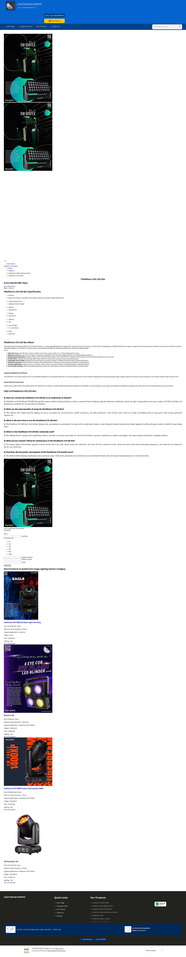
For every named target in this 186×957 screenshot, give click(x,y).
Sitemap (59, 916)
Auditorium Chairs (98, 915)
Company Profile (25, 26)
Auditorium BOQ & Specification (102, 909)
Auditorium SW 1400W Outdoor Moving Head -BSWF (23, 788)
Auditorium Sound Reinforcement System (105, 912)
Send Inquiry (55, 21)
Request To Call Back (10, 266)
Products (11, 271)
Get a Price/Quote (9, 286)
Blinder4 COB (9, 715)
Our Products (42, 26)
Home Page (10, 26)
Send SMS (101, 939)
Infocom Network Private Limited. (56, 950)
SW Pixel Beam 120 (11, 861)
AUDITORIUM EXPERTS (30, 6)
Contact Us (55, 26)
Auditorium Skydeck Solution (101, 919)
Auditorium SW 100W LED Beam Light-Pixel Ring (22, 622)
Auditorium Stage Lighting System (19, 273)
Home (10, 268)
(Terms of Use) (59, 948)
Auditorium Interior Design (101, 903)
